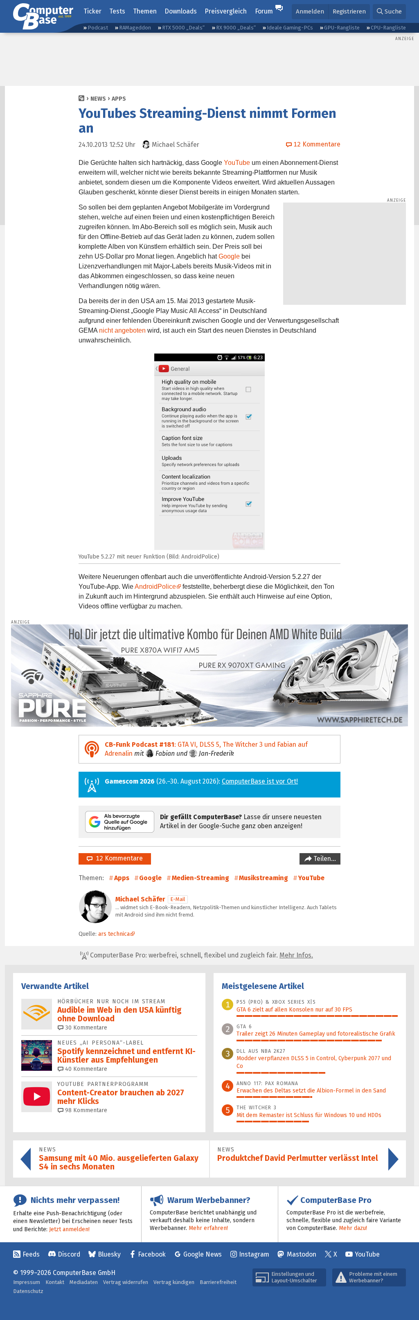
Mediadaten (84, 1282)
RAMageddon (135, 28)
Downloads (180, 11)
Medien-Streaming (200, 878)
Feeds (31, 1254)
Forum (264, 11)
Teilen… (324, 859)
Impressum (26, 1282)
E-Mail (177, 899)
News (98, 98)
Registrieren (349, 11)
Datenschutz (28, 1291)
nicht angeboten (122, 330)
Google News (202, 1254)
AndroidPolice (155, 586)
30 (85, 1027)
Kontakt (54, 1282)
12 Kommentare (117, 858)
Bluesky (109, 1254)
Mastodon (301, 1254)
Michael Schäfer (140, 899)
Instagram (254, 1254)
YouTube (237, 162)
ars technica (114, 933)
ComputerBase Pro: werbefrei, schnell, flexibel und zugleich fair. (200, 955)
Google (229, 256)
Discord (69, 1254)
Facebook (152, 1254)
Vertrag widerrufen (125, 1282)
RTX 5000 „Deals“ (183, 28)
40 (85, 1068)
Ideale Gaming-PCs (290, 28)
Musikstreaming (263, 878)
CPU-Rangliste (388, 28)
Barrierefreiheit (218, 1282)
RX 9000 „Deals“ (236, 28)
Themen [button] (145, 11)
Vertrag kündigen (173, 1282)
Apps (119, 98)
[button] (389, 11)
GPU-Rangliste (342, 28)
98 (85, 1110)
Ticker (92, 11)
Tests (117, 11)
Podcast (98, 28)
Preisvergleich (226, 11)
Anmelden (310, 11)
